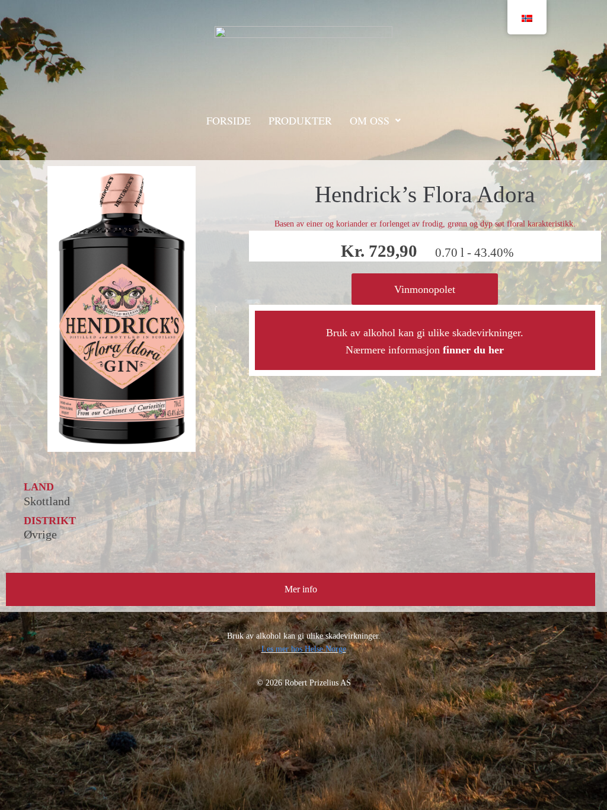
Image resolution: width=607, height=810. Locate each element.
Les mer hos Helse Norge (303, 649)
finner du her (473, 350)
